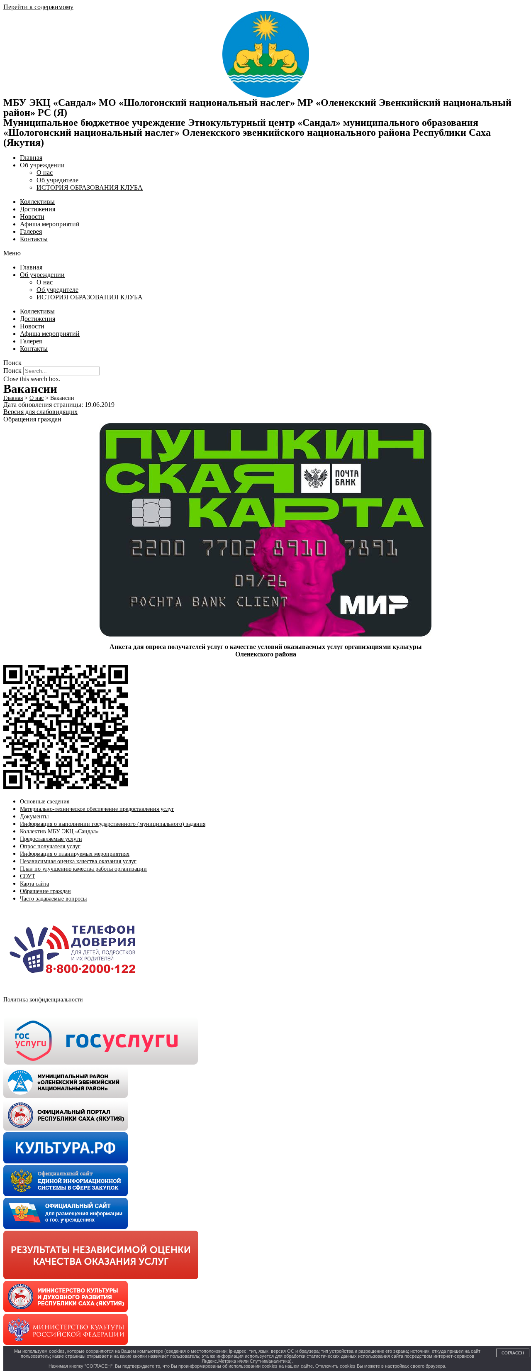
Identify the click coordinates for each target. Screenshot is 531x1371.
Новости (32, 216)
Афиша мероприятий (50, 224)
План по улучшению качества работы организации (83, 869)
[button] (265, 253)
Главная (31, 157)
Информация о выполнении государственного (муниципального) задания (112, 824)
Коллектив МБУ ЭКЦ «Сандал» (59, 831)
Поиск (12, 370)
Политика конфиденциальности (43, 999)
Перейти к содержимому (38, 6)
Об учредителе (57, 180)
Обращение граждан (45, 891)
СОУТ (27, 876)
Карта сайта (34, 884)
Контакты (34, 238)
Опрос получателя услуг (50, 846)
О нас (45, 172)
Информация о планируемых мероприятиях (74, 854)
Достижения (37, 209)
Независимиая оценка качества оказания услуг (78, 861)
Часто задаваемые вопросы (53, 899)
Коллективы (37, 201)
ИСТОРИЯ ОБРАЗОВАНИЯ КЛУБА (90, 187)
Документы (34, 816)
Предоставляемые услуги (51, 839)
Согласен (513, 1353)
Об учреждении (42, 165)
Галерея (31, 231)
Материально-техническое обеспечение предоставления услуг (97, 809)
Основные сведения (44, 801)
